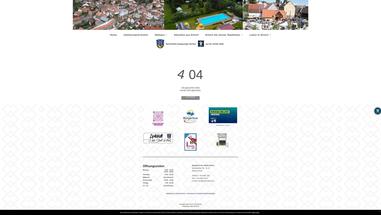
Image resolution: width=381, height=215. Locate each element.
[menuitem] (114, 35)
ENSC (180, 193)
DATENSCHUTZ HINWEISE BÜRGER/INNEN (201, 193)
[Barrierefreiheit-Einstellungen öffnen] (377, 111)
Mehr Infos (255, 212)
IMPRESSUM (170, 193)
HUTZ (184, 193)
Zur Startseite (190, 97)
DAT (176, 193)
